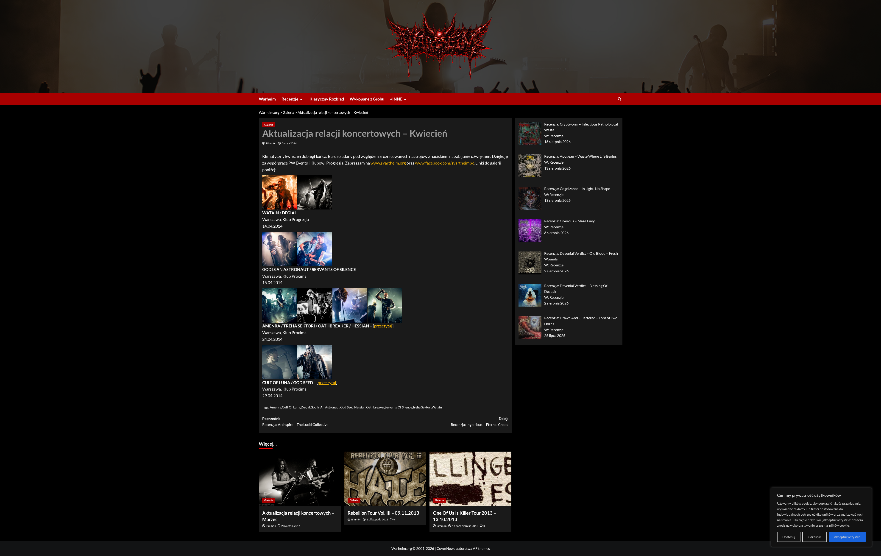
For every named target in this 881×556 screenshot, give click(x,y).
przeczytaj (383, 325)
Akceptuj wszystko (847, 537)
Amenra (275, 407)
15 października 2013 (465, 526)
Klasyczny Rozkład (326, 98)
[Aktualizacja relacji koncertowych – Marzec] (300, 479)
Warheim (267, 98)
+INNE (396, 98)
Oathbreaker (375, 407)
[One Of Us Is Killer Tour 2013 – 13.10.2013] (470, 479)
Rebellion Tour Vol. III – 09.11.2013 (383, 513)
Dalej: (479, 421)
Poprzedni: (295, 421)
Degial (305, 407)
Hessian (359, 407)
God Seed (347, 407)
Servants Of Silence (398, 407)
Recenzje (290, 98)
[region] (821, 517)
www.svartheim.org (388, 162)
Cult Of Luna (291, 407)
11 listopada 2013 (377, 519)
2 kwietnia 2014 (290, 526)
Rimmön (271, 143)
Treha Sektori (422, 407)
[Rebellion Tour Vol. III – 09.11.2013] (385, 479)
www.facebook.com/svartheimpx (444, 162)
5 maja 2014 (289, 143)
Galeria (268, 124)
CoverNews (446, 548)
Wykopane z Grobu (367, 98)
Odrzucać (815, 537)
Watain (437, 407)
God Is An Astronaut (325, 407)
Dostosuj (788, 537)
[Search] (619, 99)
